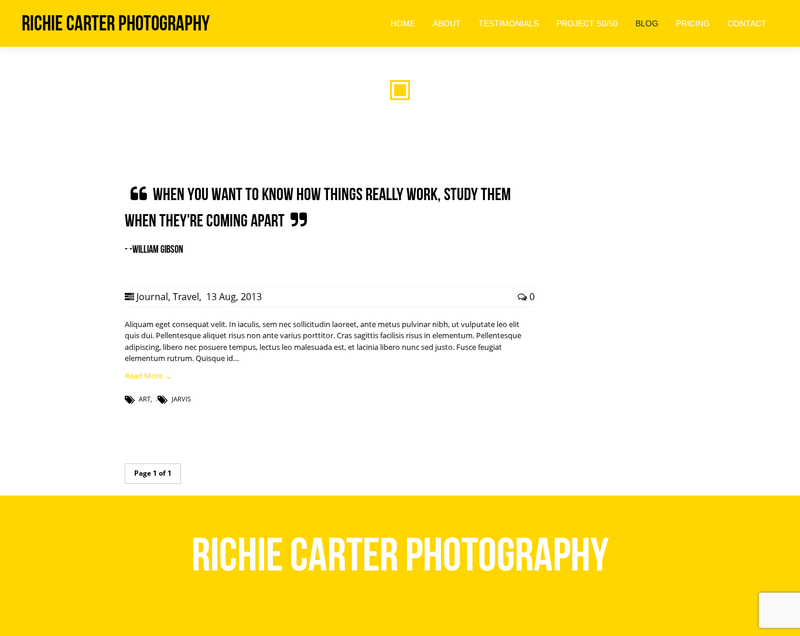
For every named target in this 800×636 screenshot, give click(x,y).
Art (145, 398)
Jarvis (181, 398)
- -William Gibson (154, 249)
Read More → (148, 375)
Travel (186, 296)
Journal (152, 296)
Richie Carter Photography (116, 23)
